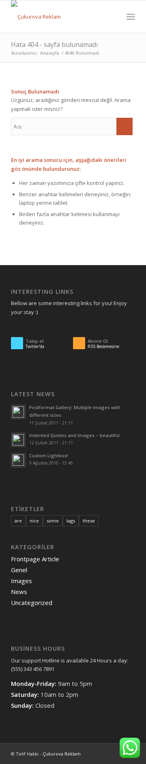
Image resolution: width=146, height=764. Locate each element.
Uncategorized (31, 602)
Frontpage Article (35, 559)
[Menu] (131, 16)
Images (21, 581)
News (19, 592)
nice (34, 521)
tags (71, 521)
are (18, 521)
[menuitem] (113, 16)
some (53, 521)
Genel (19, 570)
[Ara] (113, 16)
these (89, 521)
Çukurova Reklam (62, 754)
